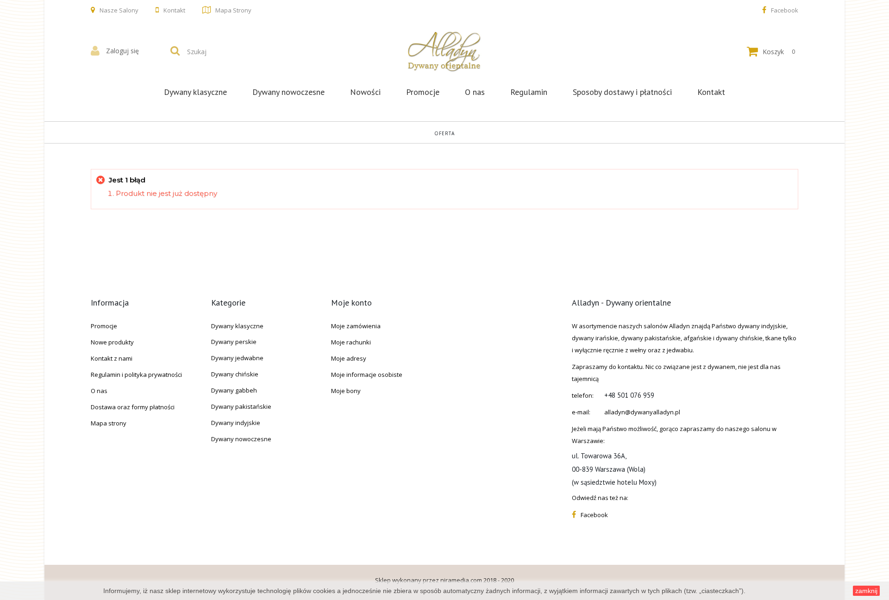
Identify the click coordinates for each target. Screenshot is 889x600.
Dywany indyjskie (235, 423)
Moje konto (351, 302)
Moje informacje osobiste (366, 374)
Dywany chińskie (234, 374)
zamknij (866, 590)
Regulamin (528, 92)
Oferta (444, 133)
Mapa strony (233, 10)
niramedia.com (461, 580)
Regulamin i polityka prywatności (136, 374)
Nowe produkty (112, 342)
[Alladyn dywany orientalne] (444, 51)
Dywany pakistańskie (241, 406)
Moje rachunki (351, 342)
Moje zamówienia (356, 326)
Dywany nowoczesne (288, 92)
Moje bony (346, 391)
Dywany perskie (234, 342)
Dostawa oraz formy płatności (133, 407)
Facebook (784, 10)
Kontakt (174, 10)
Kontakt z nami (111, 358)
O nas (475, 92)
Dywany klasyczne (195, 92)
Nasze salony (119, 10)
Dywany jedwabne (237, 358)
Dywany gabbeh (234, 390)
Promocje (422, 92)
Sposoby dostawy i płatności (622, 92)
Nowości (365, 92)
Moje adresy (348, 358)
